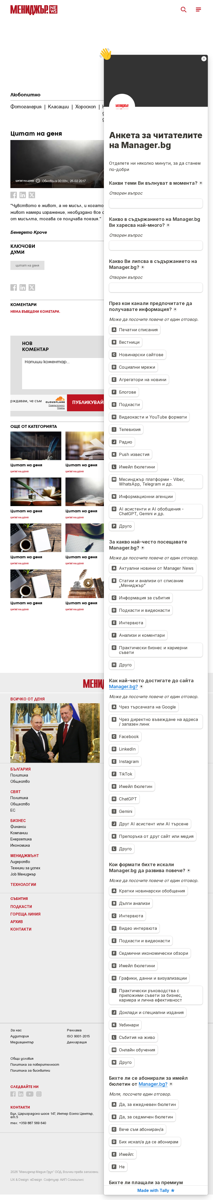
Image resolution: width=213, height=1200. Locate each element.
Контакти (20, 929)
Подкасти (21, 906)
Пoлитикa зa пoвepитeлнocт (34, 1064)
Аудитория (19, 1036)
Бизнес (18, 820)
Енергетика (21, 839)
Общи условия (22, 1058)
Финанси (18, 826)
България (20, 769)
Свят (15, 791)
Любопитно (25, 95)
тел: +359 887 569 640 (28, 1123)
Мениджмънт (24, 855)
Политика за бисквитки (30, 1070)
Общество (20, 781)
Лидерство (20, 862)
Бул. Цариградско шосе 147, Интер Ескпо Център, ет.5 (52, 1115)
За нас (16, 1030)
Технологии (23, 884)
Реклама (74, 1030)
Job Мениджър (23, 874)
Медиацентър (22, 1042)
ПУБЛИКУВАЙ (88, 403)
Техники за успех (25, 868)
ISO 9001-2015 (78, 1036)
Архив (16, 921)
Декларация (77, 1042)
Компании (19, 833)
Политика (19, 775)
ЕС (12, 810)
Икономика (20, 845)
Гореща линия (25, 914)
